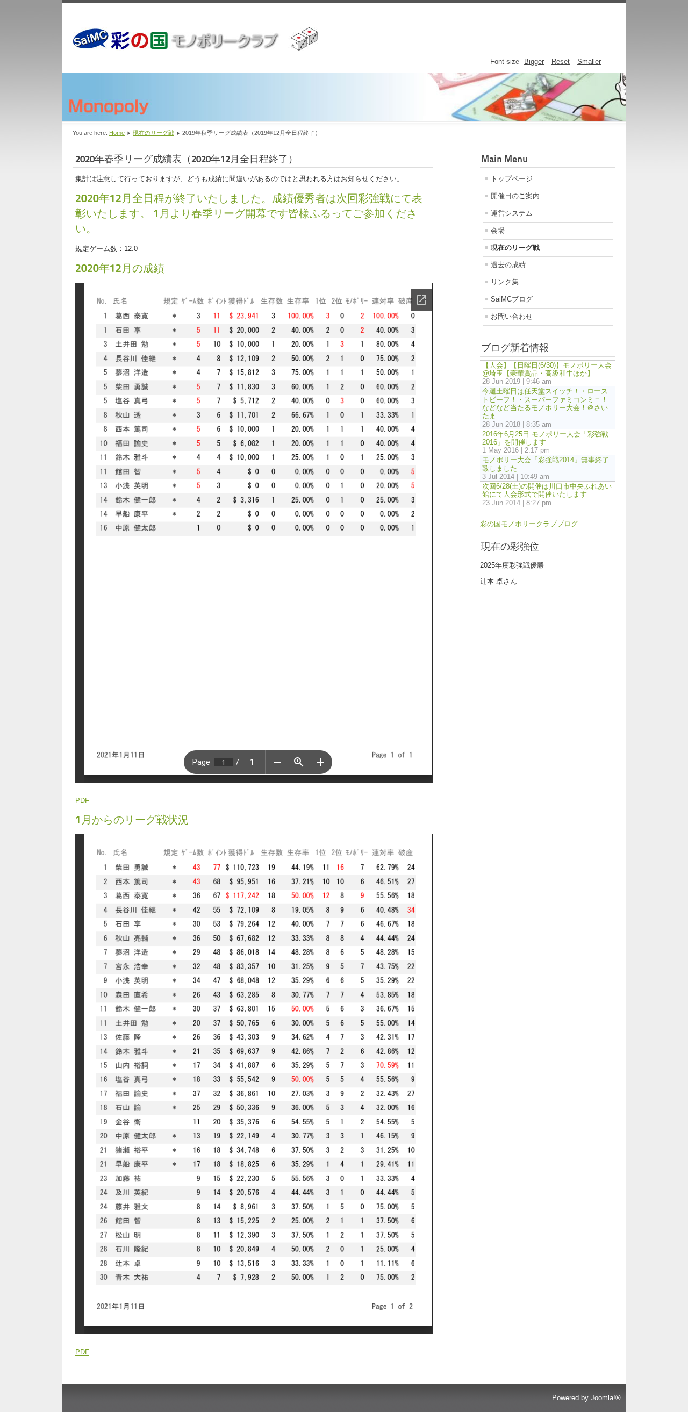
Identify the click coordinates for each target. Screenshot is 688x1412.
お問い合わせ (512, 316)
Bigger (534, 62)
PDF (82, 801)
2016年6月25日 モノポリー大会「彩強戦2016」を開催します (545, 438)
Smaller (589, 62)
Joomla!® (606, 1398)
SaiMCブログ (512, 299)
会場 (498, 230)
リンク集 (505, 282)
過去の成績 (508, 265)
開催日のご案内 (515, 196)
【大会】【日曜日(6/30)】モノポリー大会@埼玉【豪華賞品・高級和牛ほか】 (547, 369)
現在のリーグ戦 (153, 133)
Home (117, 133)
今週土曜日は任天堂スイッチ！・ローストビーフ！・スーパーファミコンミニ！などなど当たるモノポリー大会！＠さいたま (545, 403)
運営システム (512, 213)
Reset (560, 62)
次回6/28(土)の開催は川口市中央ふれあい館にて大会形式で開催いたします (547, 490)
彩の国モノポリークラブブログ (529, 524)
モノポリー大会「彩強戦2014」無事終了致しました (545, 464)
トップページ (512, 179)
